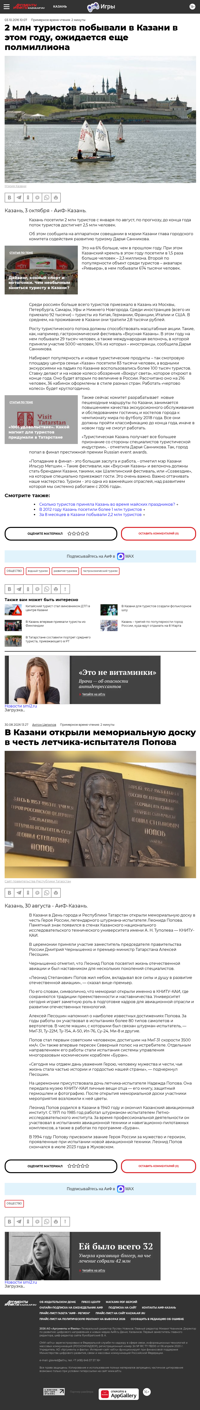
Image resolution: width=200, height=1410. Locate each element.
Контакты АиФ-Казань (159, 1307)
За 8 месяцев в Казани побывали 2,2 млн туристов (90, 514)
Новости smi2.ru (21, 706)
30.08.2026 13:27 (16, 724)
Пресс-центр (90, 1302)
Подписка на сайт (122, 1307)
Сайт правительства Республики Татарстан (38, 881)
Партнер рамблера (81, 1391)
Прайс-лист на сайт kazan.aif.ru (120, 1313)
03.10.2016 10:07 (16, 20)
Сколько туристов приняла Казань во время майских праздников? (107, 504)
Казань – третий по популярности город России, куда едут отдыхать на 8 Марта (152, 623)
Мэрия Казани (15, 186)
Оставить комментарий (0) (159, 533)
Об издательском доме (58, 1302)
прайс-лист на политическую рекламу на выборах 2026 (82, 1319)
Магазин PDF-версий (121, 1302)
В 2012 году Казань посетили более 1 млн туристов (90, 509)
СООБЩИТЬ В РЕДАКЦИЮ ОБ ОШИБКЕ (157, 1319)
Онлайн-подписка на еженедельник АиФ (71, 1307)
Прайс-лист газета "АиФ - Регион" (65, 1313)
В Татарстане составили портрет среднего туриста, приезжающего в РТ (58, 639)
